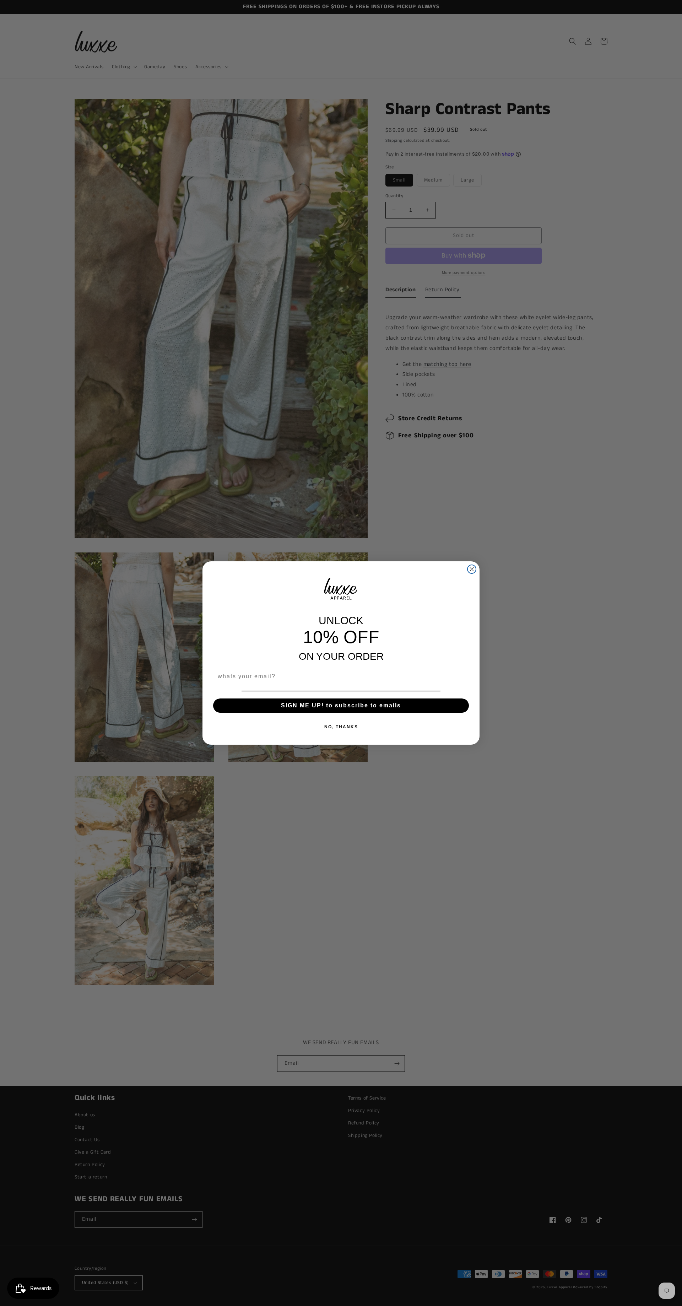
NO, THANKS (341, 726)
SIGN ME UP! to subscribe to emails (341, 705)
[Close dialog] (471, 569)
